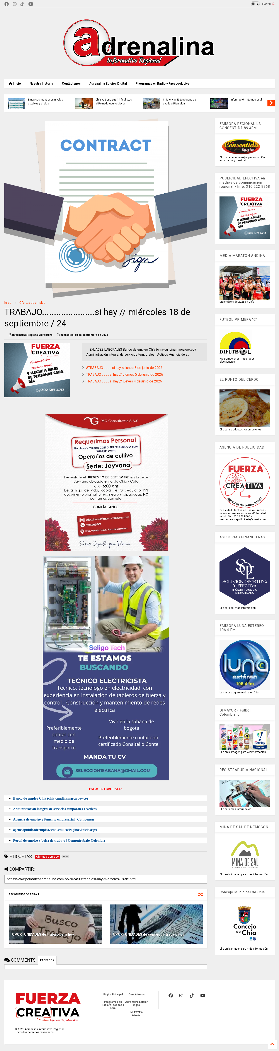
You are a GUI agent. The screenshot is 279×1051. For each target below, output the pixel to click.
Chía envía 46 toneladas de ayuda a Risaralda (179, 101)
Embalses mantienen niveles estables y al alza (45, 101)
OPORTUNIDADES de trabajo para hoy (43, 934)
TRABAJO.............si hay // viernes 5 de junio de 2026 (124, 374)
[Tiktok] (22, 4)
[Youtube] (30, 4)
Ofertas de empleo (32, 302)
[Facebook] (6, 4)
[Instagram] (15, 4)
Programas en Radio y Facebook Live (162, 83)
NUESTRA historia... (136, 1014)
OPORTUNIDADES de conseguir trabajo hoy (148, 934)
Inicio (16, 83)
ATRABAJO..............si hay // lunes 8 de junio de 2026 (124, 368)
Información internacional (246, 99)
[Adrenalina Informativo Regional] (139, 73)
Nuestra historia (41, 83)
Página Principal (113, 994)
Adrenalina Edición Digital (108, 83)
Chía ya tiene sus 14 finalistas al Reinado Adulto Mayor (113, 101)
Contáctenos (71, 83)
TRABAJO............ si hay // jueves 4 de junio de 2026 (124, 381)
